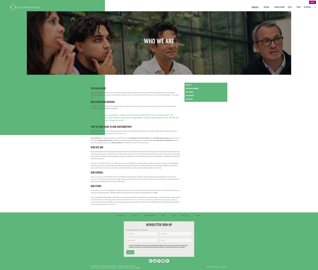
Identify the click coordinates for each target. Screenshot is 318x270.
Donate (198, 215)
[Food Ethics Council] (25, 7)
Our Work (134, 215)
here (176, 199)
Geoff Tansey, (95, 202)
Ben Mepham (167, 199)
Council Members (98, 177)
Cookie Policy (223, 267)
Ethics (163, 215)
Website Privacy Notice (213, 267)
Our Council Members (192, 88)
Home (92, 83)
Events (174, 215)
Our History (189, 99)
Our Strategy (190, 96)
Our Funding (189, 92)
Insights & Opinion (149, 215)
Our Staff (189, 85)
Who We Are (121, 215)
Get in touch (185, 215)
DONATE (313, 2)
